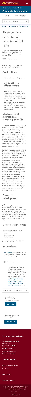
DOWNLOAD (10, 304)
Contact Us (5, 368)
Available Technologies (15, 11)
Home (7, 16)
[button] (15, 262)
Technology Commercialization (14, 7)
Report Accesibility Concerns (10, 365)
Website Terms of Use (8, 380)
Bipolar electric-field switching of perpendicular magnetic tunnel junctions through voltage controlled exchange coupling (15, 281)
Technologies (20, 16)
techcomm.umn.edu (8, 348)
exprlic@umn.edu (11, 351)
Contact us (11, 321)
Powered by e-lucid (15, 394)
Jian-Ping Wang (8, 252)
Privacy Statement (15, 392)
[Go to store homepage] (10, 2)
